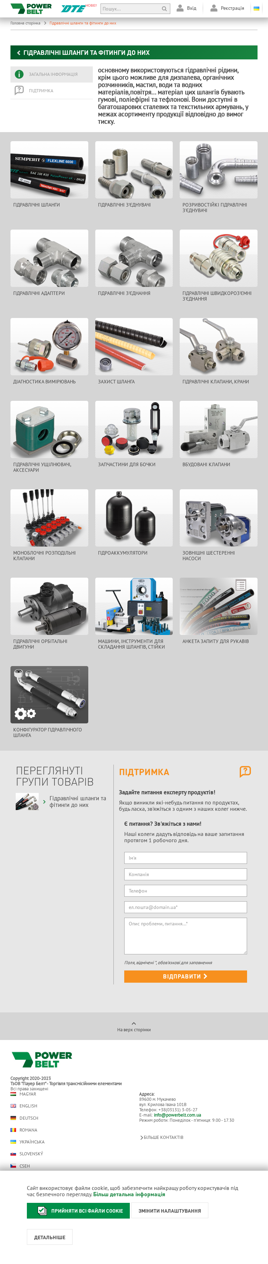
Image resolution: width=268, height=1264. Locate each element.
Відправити (183, 976)
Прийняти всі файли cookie (87, 1210)
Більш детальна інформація (129, 1194)
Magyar (28, 1094)
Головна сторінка (26, 23)
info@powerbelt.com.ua (177, 1115)
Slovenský (31, 1153)
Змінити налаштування (170, 1210)
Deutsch (29, 1118)
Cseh (25, 1166)
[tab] (51, 74)
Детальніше (49, 1237)
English (28, 1105)
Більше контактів (164, 1137)
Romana (28, 1130)
